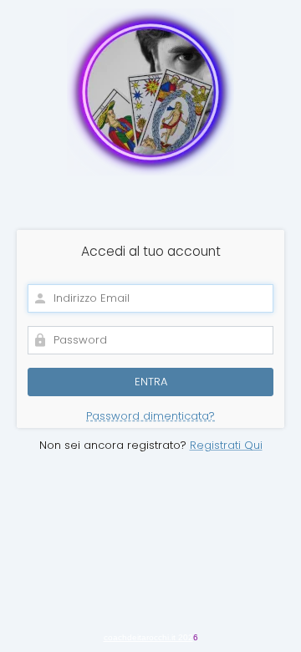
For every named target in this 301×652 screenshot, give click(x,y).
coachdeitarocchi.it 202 (148, 637)
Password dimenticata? (150, 416)
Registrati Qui (226, 445)
